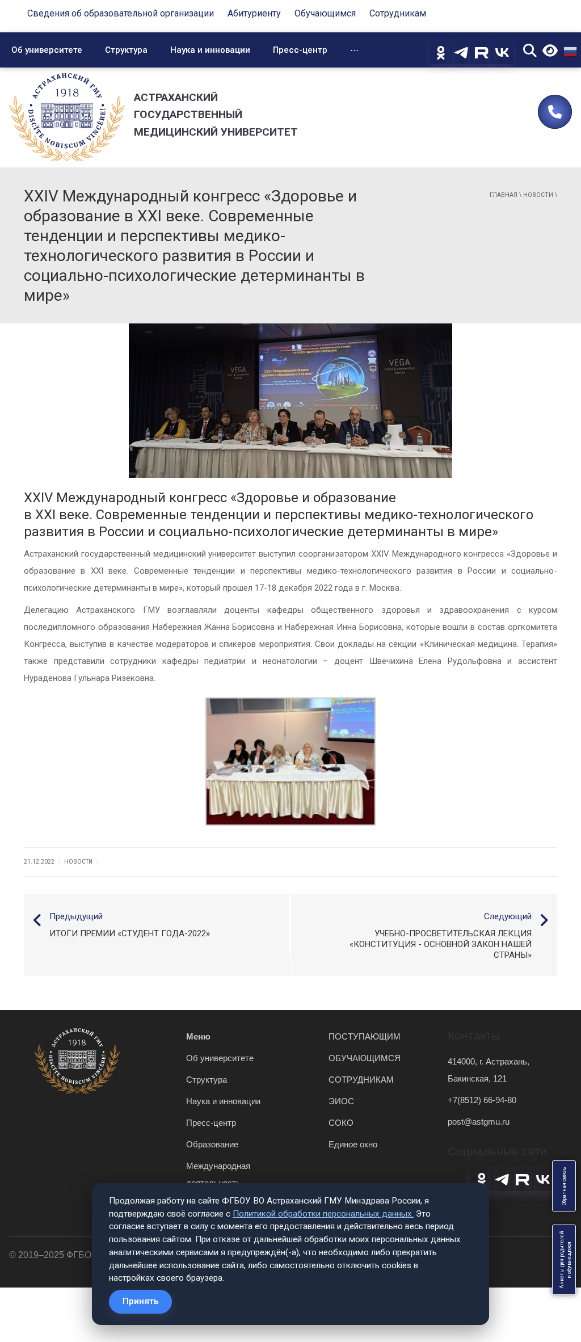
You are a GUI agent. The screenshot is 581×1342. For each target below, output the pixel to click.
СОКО (341, 1123)
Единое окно (353, 1144)
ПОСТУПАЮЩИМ (365, 1036)
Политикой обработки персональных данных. (323, 1214)
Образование (212, 1144)
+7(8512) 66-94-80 (482, 1100)
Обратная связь (564, 1186)
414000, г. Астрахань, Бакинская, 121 (488, 1070)
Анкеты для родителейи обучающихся (565, 1260)
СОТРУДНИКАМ (361, 1079)
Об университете (46, 50)
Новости (538, 195)
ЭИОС (341, 1101)
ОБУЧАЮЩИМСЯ (365, 1058)
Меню (198, 1036)
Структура (126, 50)
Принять (140, 1301)
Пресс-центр (300, 50)
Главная (503, 195)
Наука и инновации (210, 50)
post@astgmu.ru (479, 1121)
